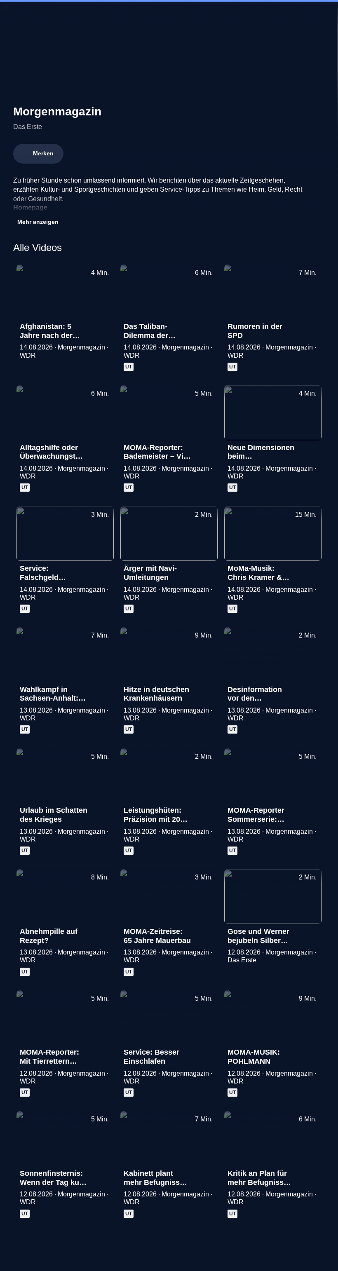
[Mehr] (104, 329)
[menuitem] (13, 15)
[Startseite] (169, 15)
